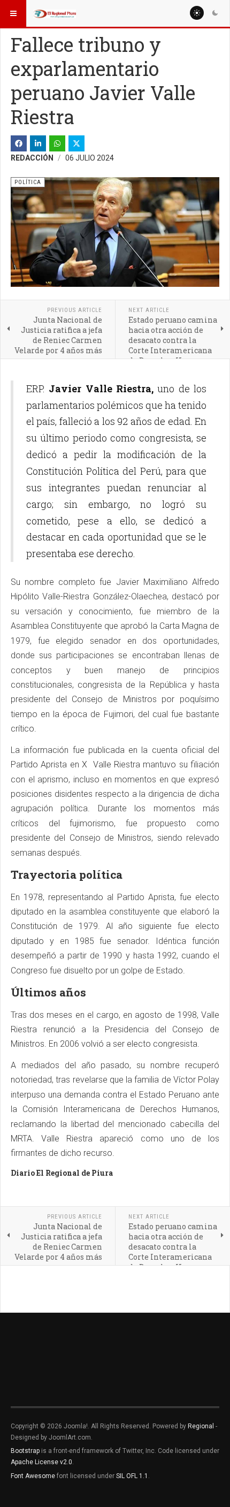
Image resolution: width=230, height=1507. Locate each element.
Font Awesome (33, 1476)
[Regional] (54, 13)
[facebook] (19, 143)
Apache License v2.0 (41, 1462)
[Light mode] (197, 13)
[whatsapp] (57, 143)
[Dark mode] (215, 13)
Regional (201, 1426)
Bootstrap (25, 1451)
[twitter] (76, 143)
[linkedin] (38, 143)
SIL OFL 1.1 (132, 1476)
